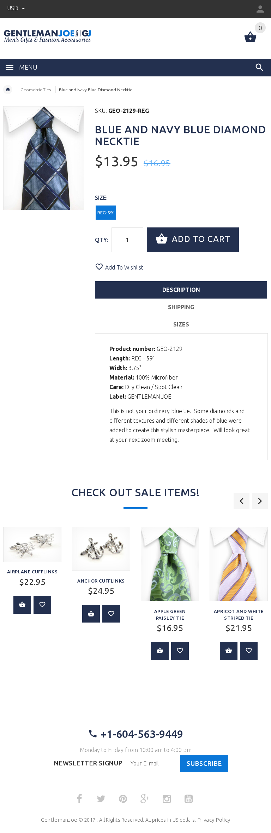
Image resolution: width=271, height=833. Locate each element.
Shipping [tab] (181, 307)
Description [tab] (181, 290)
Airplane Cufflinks (32, 571)
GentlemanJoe (59, 820)
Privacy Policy (213, 820)
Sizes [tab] (181, 324)
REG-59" (105, 212)
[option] (101, 580)
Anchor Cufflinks (101, 580)
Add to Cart (199, 239)
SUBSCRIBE (204, 763)
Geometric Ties (35, 89)
